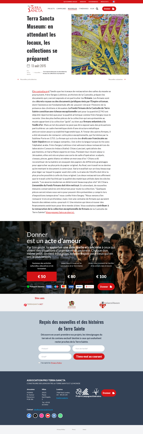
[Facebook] (29, 415)
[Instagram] (41, 415)
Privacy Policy (56, 363)
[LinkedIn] (54, 415)
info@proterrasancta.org (43, 409)
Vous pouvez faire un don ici (60, 212)
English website (62, 398)
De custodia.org (41, 91)
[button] (114, 1)
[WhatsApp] (60, 415)
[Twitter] (35, 415)
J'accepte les (51, 363)
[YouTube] (48, 415)
